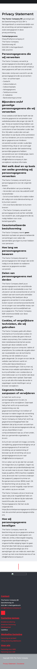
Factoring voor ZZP (8, 652)
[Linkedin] (3, 613)
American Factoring (8, 624)
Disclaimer (20, 664)
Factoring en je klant (8, 638)
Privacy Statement (9, 664)
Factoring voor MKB (8, 649)
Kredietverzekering (8, 622)
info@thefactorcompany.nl (11, 608)
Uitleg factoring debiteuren (11, 641)
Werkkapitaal (6, 627)
